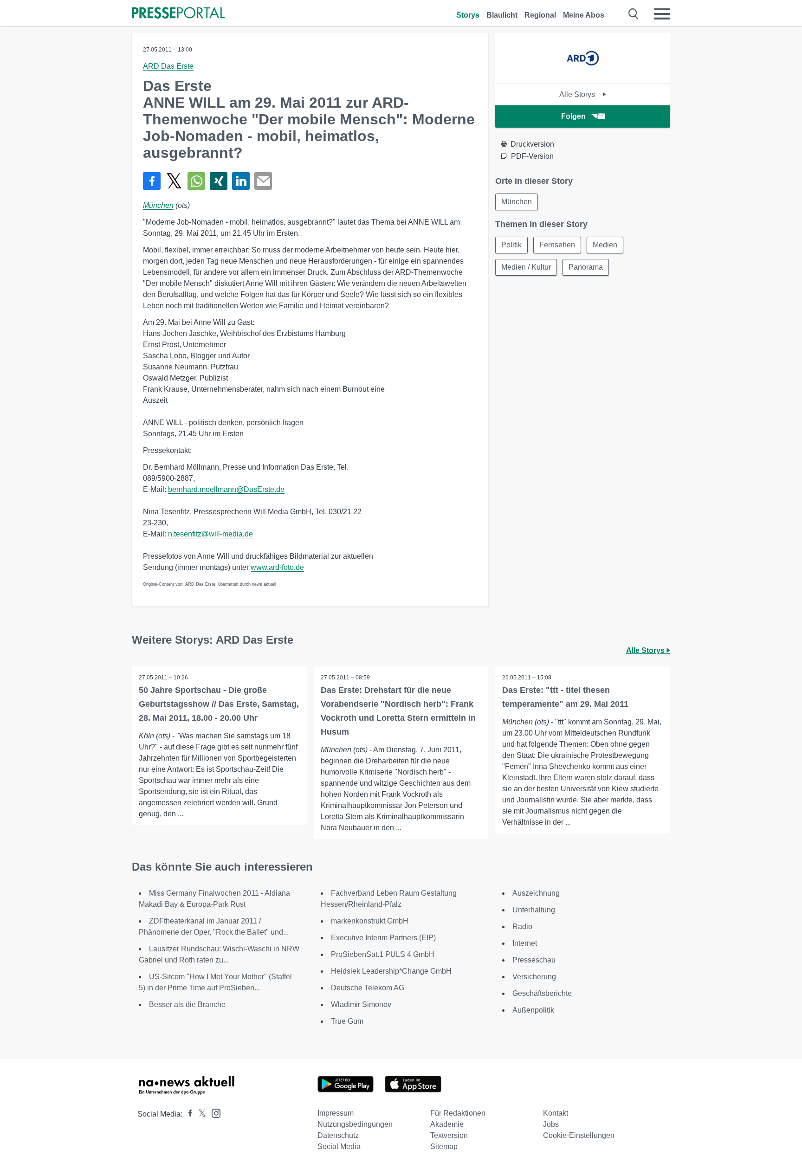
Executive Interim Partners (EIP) (383, 938)
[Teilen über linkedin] (241, 181)
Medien (605, 245)
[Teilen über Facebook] (152, 181)
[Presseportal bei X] (199, 1114)
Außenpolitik (533, 1010)
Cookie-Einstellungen (578, 1135)
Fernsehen (557, 245)
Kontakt (555, 1113)
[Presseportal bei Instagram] (213, 1113)
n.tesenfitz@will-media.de (210, 534)
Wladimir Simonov (361, 1004)
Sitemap (444, 1146)
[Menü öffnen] (661, 13)
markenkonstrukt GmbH (369, 921)
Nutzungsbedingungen (355, 1124)
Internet (524, 943)
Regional (540, 15)
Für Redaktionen (457, 1113)
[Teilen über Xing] (218, 181)
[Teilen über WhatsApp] (196, 181)
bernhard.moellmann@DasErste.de (226, 489)
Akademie (447, 1124)
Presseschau (534, 960)
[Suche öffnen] (634, 13)
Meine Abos (583, 15)
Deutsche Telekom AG (367, 988)
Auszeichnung (536, 893)
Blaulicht (501, 15)
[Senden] (263, 181)
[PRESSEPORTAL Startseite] (178, 14)
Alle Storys (578, 94)
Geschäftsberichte (542, 993)
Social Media (339, 1146)
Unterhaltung (533, 910)
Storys (467, 15)
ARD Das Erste (168, 66)
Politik (511, 245)
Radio (522, 926)
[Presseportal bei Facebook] (187, 1114)
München (158, 205)
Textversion (449, 1135)
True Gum (347, 1021)
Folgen (573, 116)
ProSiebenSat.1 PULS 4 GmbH (382, 954)
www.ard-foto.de (277, 567)
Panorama (586, 267)
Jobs (551, 1124)
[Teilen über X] (174, 181)
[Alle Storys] (582, 75)
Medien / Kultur (526, 267)
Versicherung (534, 977)
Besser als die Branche (187, 1004)
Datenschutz (338, 1135)
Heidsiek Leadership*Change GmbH (391, 971)
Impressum (335, 1113)
